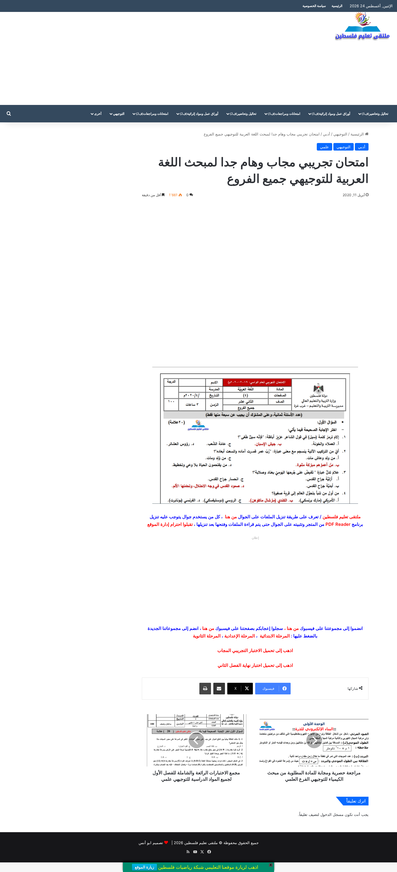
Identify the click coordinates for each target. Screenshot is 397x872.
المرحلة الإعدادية (239, 636)
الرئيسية (337, 6)
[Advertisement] (132, 58)
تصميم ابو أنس (151, 842)
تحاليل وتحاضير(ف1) (375, 113)
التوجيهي (118, 113)
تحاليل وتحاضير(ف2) (243, 113)
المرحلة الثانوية (207, 636)
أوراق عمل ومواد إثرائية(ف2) (199, 113)
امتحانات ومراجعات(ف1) (284, 113)
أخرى (97, 113)
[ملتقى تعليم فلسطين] (364, 26)
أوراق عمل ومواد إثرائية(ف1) (331, 113)
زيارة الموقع (144, 867)
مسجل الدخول (332, 814)
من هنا (231, 516)
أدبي (326, 134)
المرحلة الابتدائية (275, 636)
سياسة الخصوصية (314, 6)
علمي (324, 146)
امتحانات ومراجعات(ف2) (152, 113)
